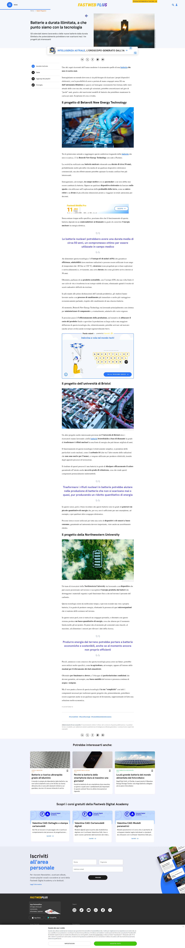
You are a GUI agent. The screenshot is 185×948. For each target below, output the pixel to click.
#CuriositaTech (73, 717)
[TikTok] (81, 910)
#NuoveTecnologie (84, 717)
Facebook (92, 59)
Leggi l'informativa (36, 884)
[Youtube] (89, 910)
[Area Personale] (176, 5)
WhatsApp (97, 59)
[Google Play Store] (52, 917)
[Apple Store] (36, 917)
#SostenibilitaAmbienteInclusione (101, 717)
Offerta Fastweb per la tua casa (143, 1)
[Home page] (92, 4)
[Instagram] (74, 910)
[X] (110, 910)
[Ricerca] (173, 4)
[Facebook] (103, 910)
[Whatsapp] (96, 910)
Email (102, 59)
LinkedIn (82, 59)
